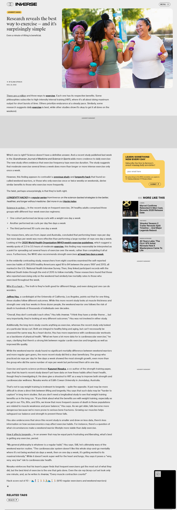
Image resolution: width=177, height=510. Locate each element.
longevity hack (83, 176)
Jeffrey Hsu (13, 296)
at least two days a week (91, 254)
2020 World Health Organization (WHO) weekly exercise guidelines (57, 242)
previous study (62, 176)
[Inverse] (26, 4)
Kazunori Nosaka (57, 368)
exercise (50, 95)
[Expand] (157, 472)
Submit (153, 184)
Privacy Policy (147, 179)
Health (11, 500)
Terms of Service (133, 179)
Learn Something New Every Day (137, 157)
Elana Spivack (16, 82)
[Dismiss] (173, 472)
